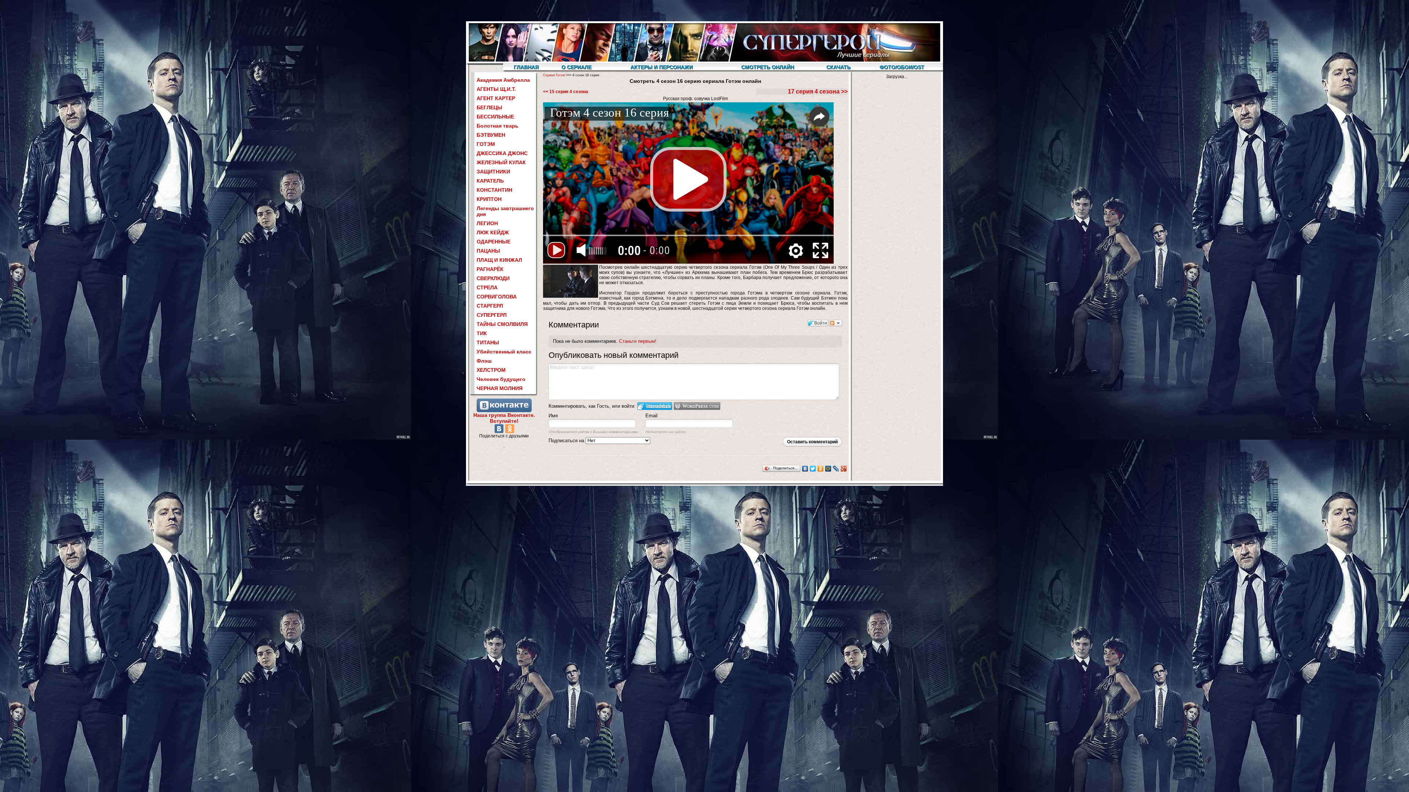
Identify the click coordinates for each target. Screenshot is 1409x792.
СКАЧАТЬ (838, 67)
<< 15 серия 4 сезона (565, 91)
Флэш (484, 361)
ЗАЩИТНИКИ (493, 172)
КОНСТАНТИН (494, 190)
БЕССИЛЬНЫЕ (495, 117)
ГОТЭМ (486, 144)
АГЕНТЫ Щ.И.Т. (496, 89)
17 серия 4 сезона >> (818, 91)
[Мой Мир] (828, 468)
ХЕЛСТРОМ (491, 370)
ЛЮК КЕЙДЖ (493, 232)
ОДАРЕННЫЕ (493, 242)
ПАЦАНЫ (488, 251)
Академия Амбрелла (503, 80)
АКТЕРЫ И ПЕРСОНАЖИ (661, 67)
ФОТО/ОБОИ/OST (902, 67)
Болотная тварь (497, 126)
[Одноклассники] (509, 428)
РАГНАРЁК (490, 269)
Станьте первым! (637, 341)
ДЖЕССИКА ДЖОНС (502, 153)
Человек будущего (501, 379)
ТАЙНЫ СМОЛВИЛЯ (502, 324)
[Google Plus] (844, 468)
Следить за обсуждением (835, 323)
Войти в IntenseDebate (654, 406)
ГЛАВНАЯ (526, 67)
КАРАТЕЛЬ (490, 181)
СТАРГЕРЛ (490, 306)
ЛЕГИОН (487, 223)
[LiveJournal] (836, 468)
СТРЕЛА (487, 287)
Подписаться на (567, 440)
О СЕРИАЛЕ (576, 67)
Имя (553, 415)
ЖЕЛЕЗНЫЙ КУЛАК (501, 162)
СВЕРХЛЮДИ (493, 278)
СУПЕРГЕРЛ (492, 315)
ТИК (482, 333)
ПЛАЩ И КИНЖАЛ (499, 260)
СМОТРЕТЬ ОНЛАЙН (767, 67)
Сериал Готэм (554, 75)
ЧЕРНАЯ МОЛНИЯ (500, 388)
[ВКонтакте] (499, 428)
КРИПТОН (489, 199)
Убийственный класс (504, 352)
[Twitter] (813, 468)
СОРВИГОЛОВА (497, 297)
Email (651, 415)
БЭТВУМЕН (491, 135)
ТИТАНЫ (488, 342)
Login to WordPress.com (697, 406)
